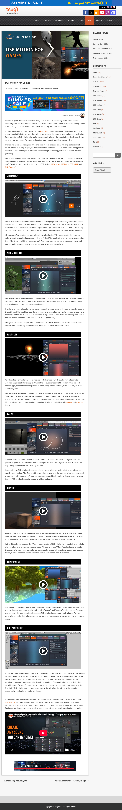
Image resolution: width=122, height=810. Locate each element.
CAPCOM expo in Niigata (102, 53)
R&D (95, 142)
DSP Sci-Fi (74, 164)
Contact (110, 21)
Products (59, 21)
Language (103, 7)
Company (47, 21)
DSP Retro (65, 164)
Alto (94, 124)
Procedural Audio (46, 88)
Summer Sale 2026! (100, 44)
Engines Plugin (98, 91)
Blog (90, 21)
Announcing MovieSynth (15, 781)
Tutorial (55, 88)
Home (37, 21)
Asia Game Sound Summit (103, 49)
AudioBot (96, 128)
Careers (99, 21)
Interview (96, 147)
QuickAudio (97, 138)
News (95, 73)
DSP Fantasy (10, 167)
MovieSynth (97, 133)
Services (71, 21)
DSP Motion (36, 88)
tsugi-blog (25, 88)
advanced (80, 402)
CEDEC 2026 (98, 39)
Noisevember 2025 (100, 58)
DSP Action (97, 96)
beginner (68, 402)
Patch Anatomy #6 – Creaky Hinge (70, 781)
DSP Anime (55, 164)
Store (81, 21)
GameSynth (10, 702)
